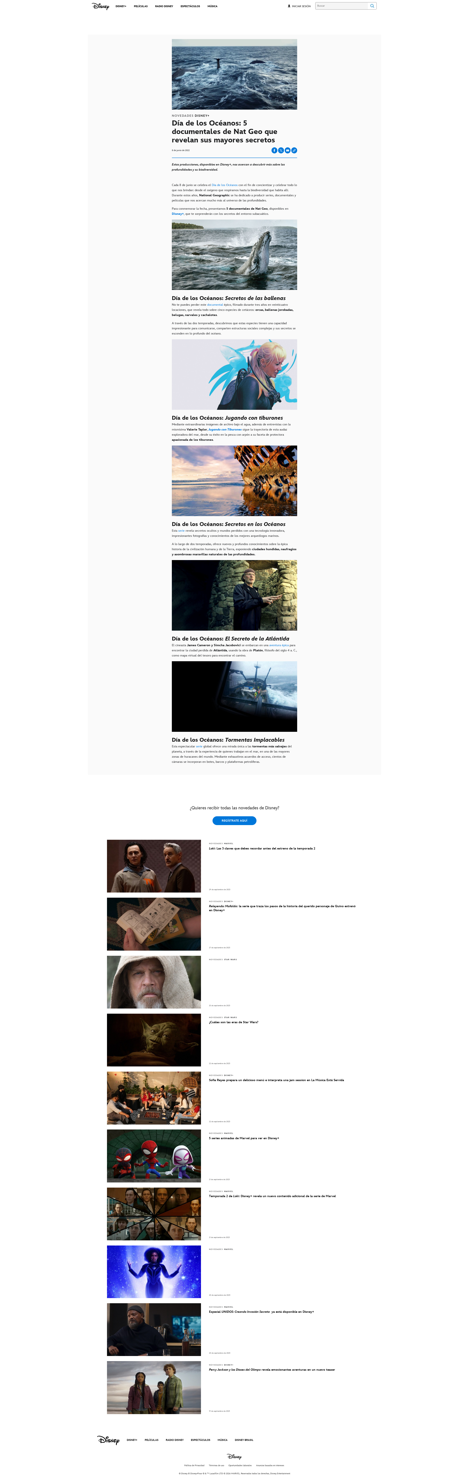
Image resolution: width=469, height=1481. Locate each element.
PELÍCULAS (151, 1440)
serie (181, 531)
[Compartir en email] (287, 150)
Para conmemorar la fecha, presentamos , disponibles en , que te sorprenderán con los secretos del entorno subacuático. (230, 211)
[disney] (108, 1440)
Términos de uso (216, 1465)
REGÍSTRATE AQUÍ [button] (234, 821)
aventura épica (279, 645)
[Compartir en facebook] (274, 150)
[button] (303, 6)
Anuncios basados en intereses (270, 1465)
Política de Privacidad (194, 1465)
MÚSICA (223, 1440)
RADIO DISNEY (175, 1440)
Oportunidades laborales (240, 1465)
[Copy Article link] (294, 150)
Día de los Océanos (225, 185)
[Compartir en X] (281, 150)
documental (215, 305)
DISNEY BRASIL (244, 1440)
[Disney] (100, 6)
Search (372, 6)
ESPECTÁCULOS (200, 1440)
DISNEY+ (132, 1440)
